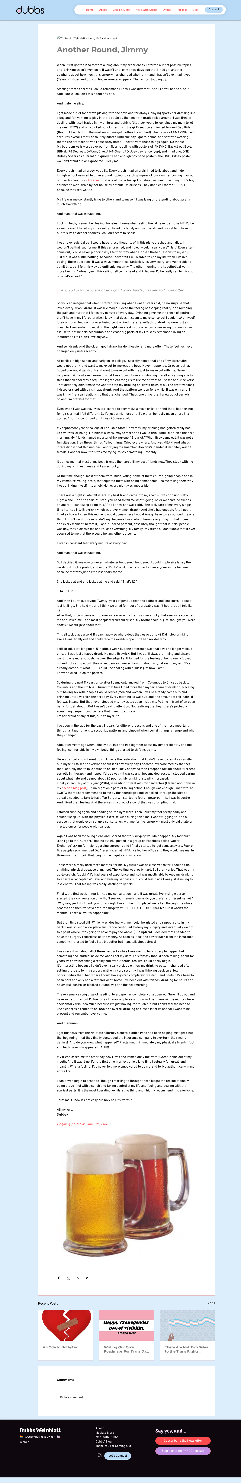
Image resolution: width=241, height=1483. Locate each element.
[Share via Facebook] (58, 1278)
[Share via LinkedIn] (77, 1278)
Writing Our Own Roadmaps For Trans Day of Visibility (126, 1349)
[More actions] (194, 38)
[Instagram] (99, 1456)
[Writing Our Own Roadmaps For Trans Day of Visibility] (126, 1325)
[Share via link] (86, 1278)
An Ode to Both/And (60, 1347)
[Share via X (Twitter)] (68, 1278)
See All (211, 1303)
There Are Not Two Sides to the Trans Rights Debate (186, 1349)
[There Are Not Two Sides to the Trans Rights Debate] (187, 1325)
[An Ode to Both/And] (65, 1325)
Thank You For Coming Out (113, 1446)
